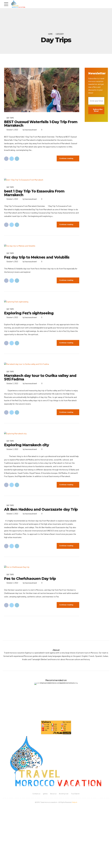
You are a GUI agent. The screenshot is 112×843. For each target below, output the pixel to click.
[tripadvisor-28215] (56, 699)
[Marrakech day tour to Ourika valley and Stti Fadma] (41, 364)
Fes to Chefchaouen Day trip (30, 578)
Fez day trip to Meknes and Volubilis (36, 257)
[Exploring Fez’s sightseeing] (41, 301)
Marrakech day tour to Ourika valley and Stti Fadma (40, 377)
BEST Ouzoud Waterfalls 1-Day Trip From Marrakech (40, 124)
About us (53, 794)
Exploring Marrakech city (26, 445)
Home (50, 34)
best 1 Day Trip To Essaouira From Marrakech (34, 193)
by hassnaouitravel (30, 130)
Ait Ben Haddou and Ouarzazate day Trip (41, 509)
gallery (45, 794)
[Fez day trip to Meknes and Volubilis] (41, 246)
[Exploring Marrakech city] (41, 433)
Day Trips (10, 118)
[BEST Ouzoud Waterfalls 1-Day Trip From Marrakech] (41, 90)
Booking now (63, 794)
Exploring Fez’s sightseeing (29, 313)
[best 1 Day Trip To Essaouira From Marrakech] (41, 180)
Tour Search (75, 794)
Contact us (36, 794)
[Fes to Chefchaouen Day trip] (41, 567)
